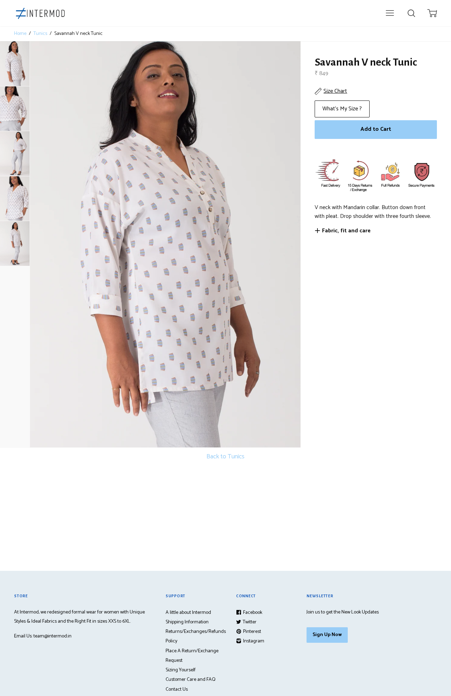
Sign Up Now (327, 635)
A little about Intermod (188, 613)
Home (20, 34)
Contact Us (177, 689)
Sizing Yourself (181, 670)
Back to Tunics (225, 456)
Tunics (40, 34)
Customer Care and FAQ (191, 680)
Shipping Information (187, 622)
